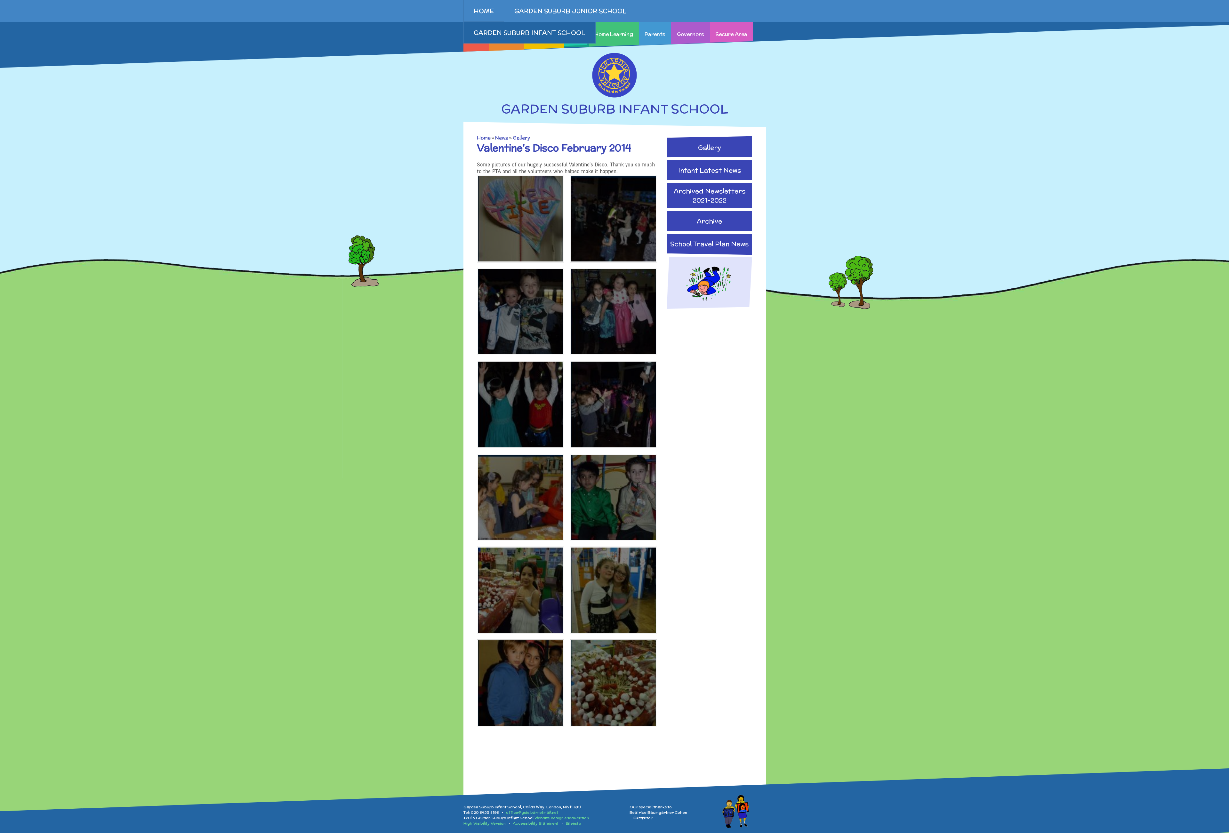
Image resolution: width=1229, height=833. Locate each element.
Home (484, 137)
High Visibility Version (484, 823)
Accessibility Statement (535, 823)
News (501, 137)
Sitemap (573, 823)
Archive (709, 221)
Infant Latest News (709, 170)
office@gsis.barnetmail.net (532, 812)
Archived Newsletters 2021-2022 (709, 195)
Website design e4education (561, 818)
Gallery (521, 137)
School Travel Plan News (709, 243)
